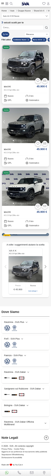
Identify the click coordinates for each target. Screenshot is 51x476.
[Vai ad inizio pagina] (46, 437)
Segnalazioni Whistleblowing (12, 455)
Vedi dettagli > (33, 291)
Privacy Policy (6, 449)
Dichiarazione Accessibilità (11, 457)
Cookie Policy (19, 449)
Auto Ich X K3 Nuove (11, 16)
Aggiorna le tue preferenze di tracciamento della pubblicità (24, 452)
